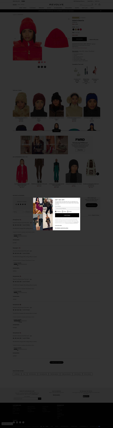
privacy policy (76, 221)
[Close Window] (79, 199)
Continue (67, 215)
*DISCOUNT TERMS (58, 225)
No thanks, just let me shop (61, 228)
